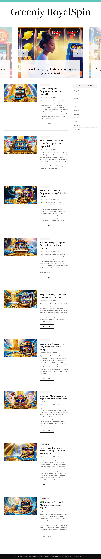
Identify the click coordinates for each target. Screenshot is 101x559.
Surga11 (76, 95)
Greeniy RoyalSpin (50, 12)
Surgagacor (77, 125)
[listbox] (50, 52)
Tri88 (75, 133)
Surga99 (76, 114)
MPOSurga (77, 129)
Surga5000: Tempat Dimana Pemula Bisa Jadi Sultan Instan (50, 71)
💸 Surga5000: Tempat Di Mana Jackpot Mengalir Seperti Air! (52, 505)
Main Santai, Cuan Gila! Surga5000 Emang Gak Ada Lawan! (53, 193)
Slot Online (51, 64)
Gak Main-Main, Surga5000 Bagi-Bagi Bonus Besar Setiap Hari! (53, 398)
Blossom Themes (67, 556)
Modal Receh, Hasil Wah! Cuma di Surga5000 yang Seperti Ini (52, 143)
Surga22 (76, 122)
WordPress (82, 556)
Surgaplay (77, 98)
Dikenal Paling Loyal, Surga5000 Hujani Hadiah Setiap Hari (52, 91)
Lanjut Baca (47, 123)
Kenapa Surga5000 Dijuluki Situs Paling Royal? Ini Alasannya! (53, 245)
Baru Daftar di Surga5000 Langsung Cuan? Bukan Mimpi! (52, 346)
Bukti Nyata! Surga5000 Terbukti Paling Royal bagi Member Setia (52, 450)
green (43, 97)
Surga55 (76, 118)
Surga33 (76, 102)
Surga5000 (77, 106)
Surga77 (76, 110)
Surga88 (76, 91)
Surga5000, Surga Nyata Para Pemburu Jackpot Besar (53, 296)
